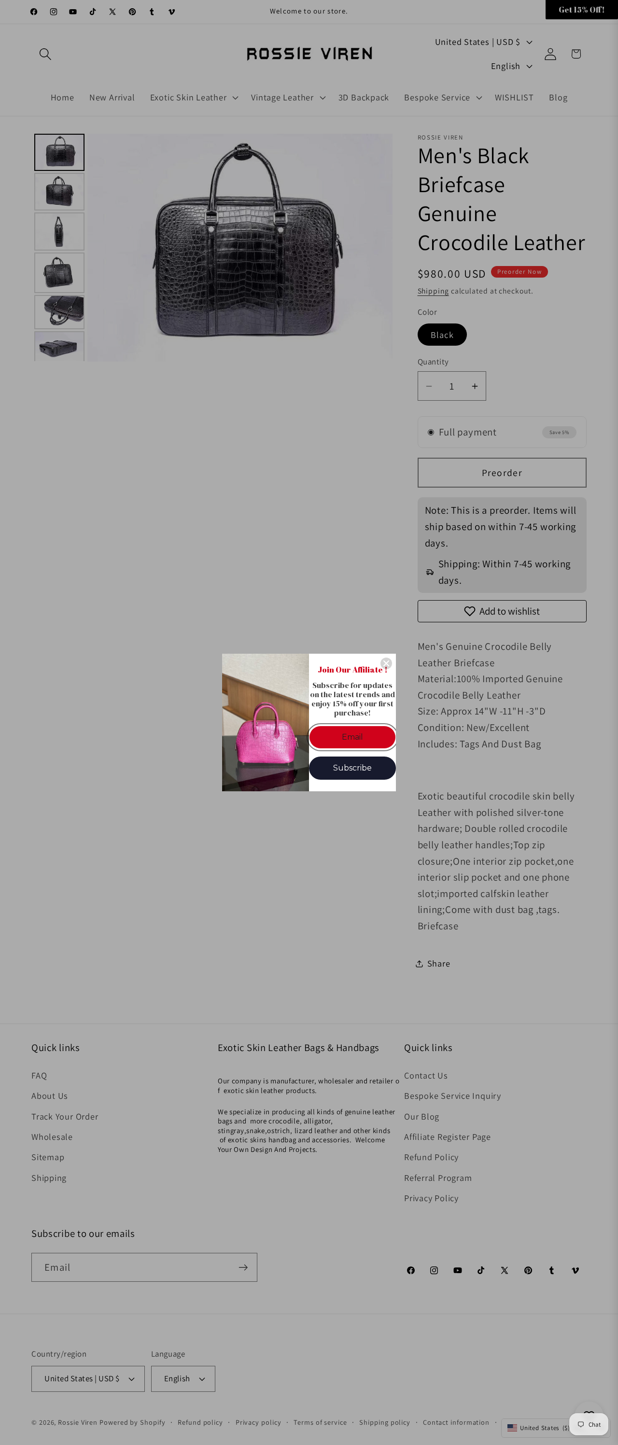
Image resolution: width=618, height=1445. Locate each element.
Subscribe (352, 767)
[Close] (386, 663)
